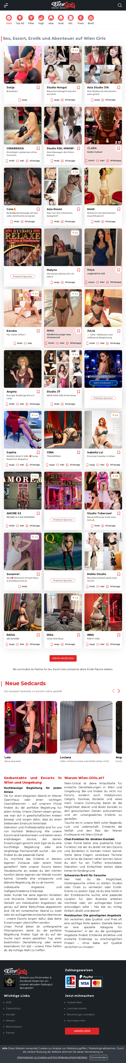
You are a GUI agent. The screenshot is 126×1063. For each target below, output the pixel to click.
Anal (62, 20)
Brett (92, 20)
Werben (10, 1020)
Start (10, 20)
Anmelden (82, 1031)
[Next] (118, 691)
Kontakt (10, 1014)
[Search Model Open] (119, 5)
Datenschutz (13, 1008)
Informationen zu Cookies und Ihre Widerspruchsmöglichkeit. (52, 1057)
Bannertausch (14, 1026)
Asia (52, 20)
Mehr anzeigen (63, 658)
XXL (71, 20)
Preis (82, 20)
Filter (32, 20)
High (42, 20)
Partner (10, 1032)
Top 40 (21, 20)
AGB (8, 1002)
